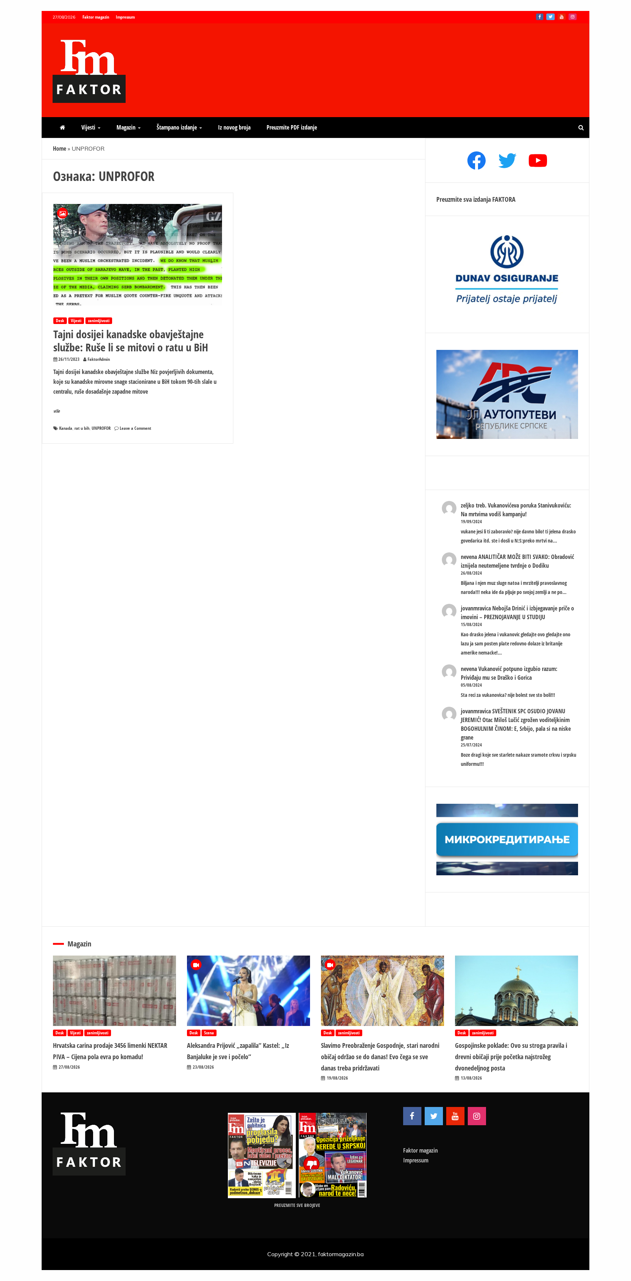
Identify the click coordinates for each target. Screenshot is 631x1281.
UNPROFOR (101, 428)
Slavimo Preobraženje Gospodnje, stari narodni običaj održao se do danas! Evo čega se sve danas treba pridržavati (380, 1056)
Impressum (125, 17)
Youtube (562, 16)
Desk (60, 320)
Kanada (65, 428)
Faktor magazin (96, 17)
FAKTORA (504, 199)
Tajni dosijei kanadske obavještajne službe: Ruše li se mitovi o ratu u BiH (130, 341)
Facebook (539, 16)
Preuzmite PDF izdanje (292, 127)
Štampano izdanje (177, 127)
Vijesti (88, 127)
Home (59, 148)
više (56, 411)
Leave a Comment (135, 428)
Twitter (550, 16)
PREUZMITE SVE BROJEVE (297, 1205)
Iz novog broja (234, 127)
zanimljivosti (99, 320)
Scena (209, 1033)
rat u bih (81, 428)
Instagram (573, 16)
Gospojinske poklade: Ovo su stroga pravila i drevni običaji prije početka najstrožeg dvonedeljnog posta (511, 1056)
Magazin (125, 127)
